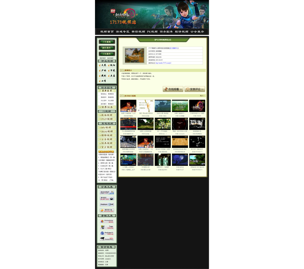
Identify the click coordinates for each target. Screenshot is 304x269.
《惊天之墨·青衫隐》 (162, 113)
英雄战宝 (111, 104)
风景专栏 (102, 58)
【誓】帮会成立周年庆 (145, 113)
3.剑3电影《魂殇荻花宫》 (107, 160)
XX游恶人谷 (146, 167)
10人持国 (111, 100)
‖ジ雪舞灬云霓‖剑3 (128, 167)
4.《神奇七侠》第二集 (105, 163)
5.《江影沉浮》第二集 (105, 166)
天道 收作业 (180, 167)
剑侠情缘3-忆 (197, 131)
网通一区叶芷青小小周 (180, 131)
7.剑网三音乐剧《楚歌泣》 (107, 171)
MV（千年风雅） (162, 131)
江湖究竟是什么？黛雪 (197, 113)
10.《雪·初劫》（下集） (106, 180)
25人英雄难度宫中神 (128, 131)
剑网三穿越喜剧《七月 (128, 113)
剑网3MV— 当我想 (163, 167)
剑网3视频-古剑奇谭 (128, 149)
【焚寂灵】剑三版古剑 (197, 167)
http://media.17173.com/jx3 (163, 63)
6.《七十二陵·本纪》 (105, 169)
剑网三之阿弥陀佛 (145, 131)
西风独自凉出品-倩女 (180, 149)
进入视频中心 (174, 48)
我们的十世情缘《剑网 (163, 149)
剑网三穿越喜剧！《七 (145, 149)
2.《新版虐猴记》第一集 (106, 157)
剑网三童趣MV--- (180, 113)
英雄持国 (111, 97)
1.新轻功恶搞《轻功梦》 (106, 154)
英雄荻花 (111, 94)
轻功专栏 (110, 58)
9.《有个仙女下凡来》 (105, 177)
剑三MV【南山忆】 (197, 149)
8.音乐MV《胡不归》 (105, 174)
